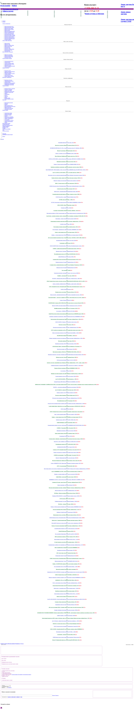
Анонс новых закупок (126, 13)
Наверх (22, 643)
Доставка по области (10, 9)
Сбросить (9, 687)
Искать (53, 695)
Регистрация (5, 5)
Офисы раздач (8, 11)
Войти (14, 5)
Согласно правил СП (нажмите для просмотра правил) (21, 674)
